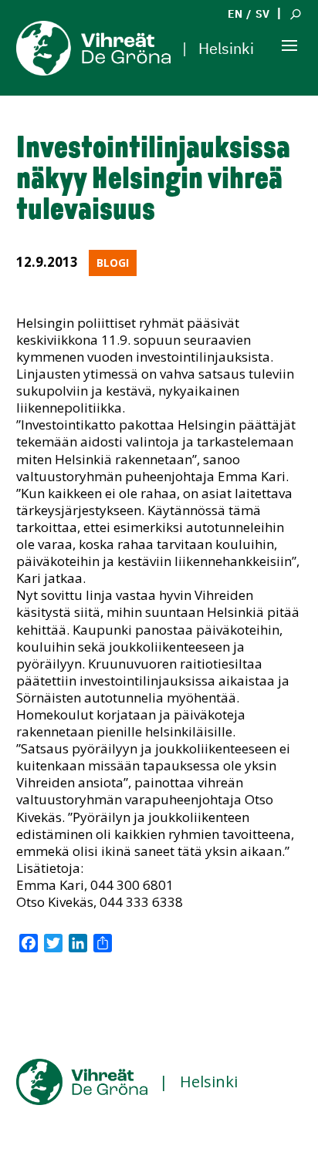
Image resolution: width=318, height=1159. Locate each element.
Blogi (112, 262)
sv (262, 14)
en (235, 14)
